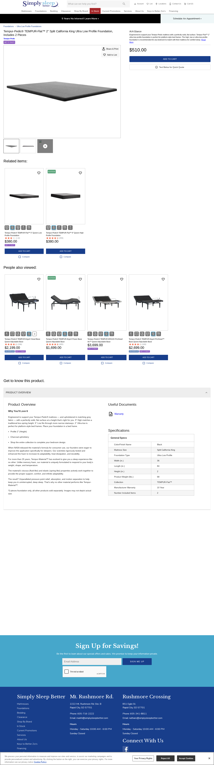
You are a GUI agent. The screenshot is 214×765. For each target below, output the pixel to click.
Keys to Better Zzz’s (156, 11)
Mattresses (26, 11)
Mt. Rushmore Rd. (92, 697)
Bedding (54, 11)
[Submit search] (124, 4)
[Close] (209, 758)
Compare (26, 257)
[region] (107, 758)
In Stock (95, 11)
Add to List (112, 55)
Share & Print (112, 49)
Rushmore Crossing (147, 697)
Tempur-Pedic (9, 39)
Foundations (41, 11)
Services (128, 11)
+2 (34, 334)
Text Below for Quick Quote (171, 67)
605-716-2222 (85, 713)
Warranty (119, 414)
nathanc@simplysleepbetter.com (145, 718)
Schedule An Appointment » (187, 18)
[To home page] (41, 3)
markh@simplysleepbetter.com (92, 718)
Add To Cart (170, 59)
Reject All (165, 758)
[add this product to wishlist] (38, 172)
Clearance (66, 11)
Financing (173, 11)
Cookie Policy (40, 762)
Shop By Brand (81, 11)
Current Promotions (111, 11)
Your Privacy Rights (143, 758)
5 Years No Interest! (80, 18)
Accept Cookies (186, 758)
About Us (139, 11)
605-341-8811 (138, 713)
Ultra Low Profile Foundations (29, 26)
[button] (135, 4)
